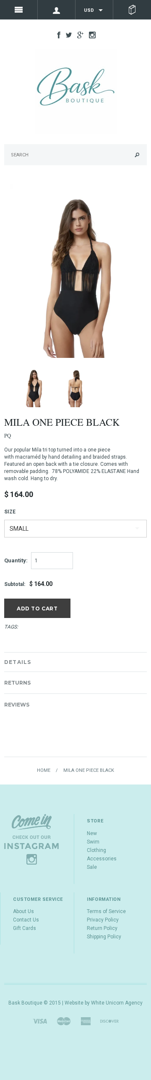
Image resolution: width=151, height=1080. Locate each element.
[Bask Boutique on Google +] (78, 35)
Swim (93, 842)
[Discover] (109, 1021)
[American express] (86, 1021)
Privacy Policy (103, 920)
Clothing (96, 850)
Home (43, 770)
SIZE (10, 512)
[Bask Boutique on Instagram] (90, 35)
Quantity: (16, 560)
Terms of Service (106, 911)
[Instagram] (31, 839)
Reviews (16, 704)
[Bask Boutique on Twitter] (67, 35)
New (92, 833)
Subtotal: (14, 584)
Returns (17, 683)
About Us (23, 911)
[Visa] (40, 1021)
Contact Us (26, 920)
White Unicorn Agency (117, 1003)
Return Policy (102, 928)
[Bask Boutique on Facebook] (56, 35)
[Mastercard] (64, 1021)
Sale (92, 867)
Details (17, 662)
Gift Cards (24, 928)
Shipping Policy (104, 937)
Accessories (102, 859)
